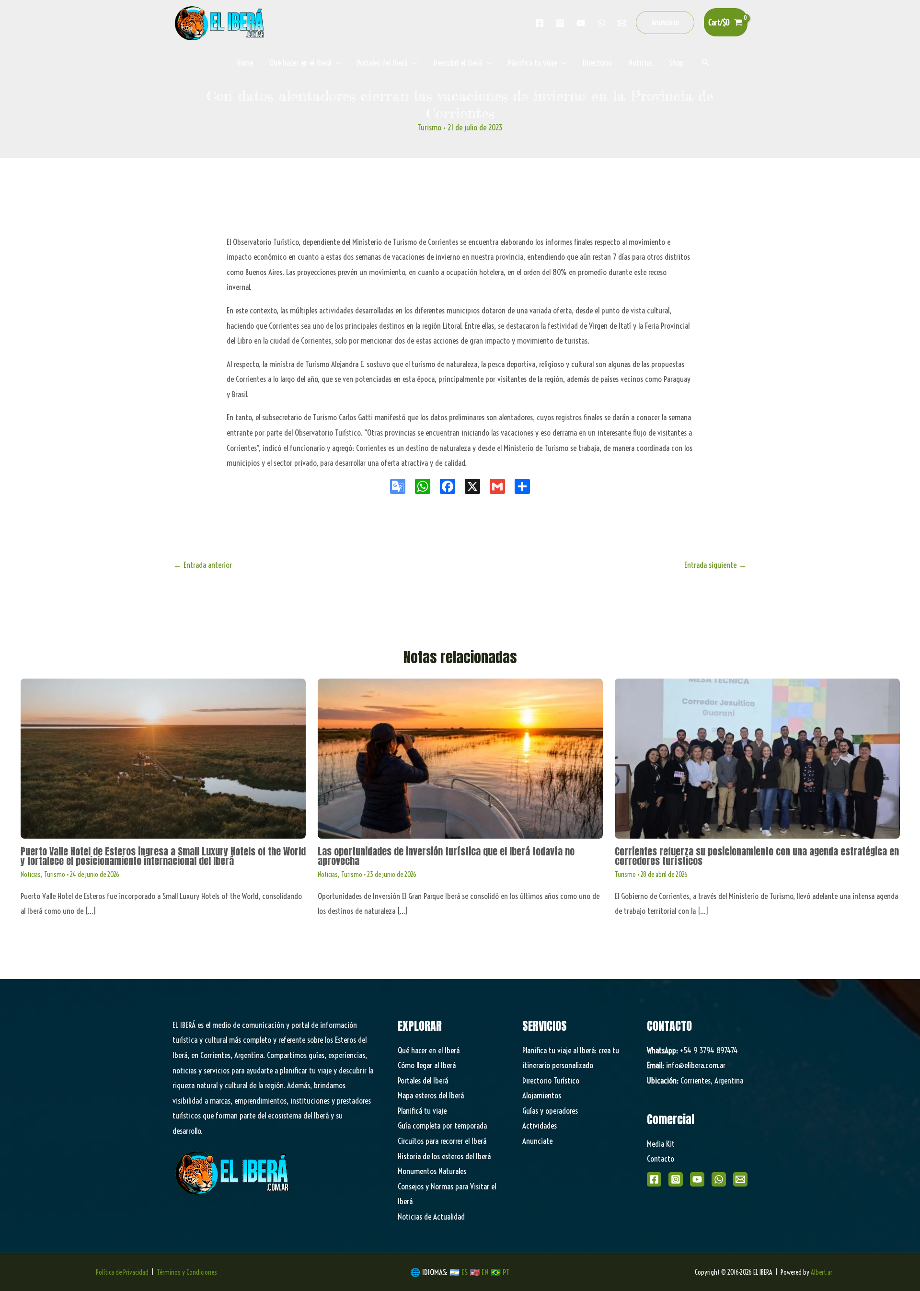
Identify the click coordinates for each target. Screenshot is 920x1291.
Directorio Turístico (550, 1080)
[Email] (740, 1179)
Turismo (429, 127)
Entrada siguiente (715, 565)
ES (465, 1272)
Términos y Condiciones (187, 1272)
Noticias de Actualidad (431, 1216)
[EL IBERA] (220, 21)
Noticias (640, 63)
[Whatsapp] (601, 23)
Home (244, 63)
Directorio (597, 63)
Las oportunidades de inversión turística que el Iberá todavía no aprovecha (446, 856)
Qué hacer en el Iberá (300, 63)
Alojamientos (541, 1095)
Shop (676, 63)
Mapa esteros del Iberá (431, 1095)
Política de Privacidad (122, 1272)
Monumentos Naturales (432, 1171)
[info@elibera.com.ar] (622, 23)
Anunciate (537, 1141)
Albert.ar (821, 1272)
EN (485, 1272)
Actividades (539, 1125)
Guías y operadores (550, 1111)
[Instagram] (560, 23)
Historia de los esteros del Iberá (444, 1156)
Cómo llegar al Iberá (427, 1065)
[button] (665, 22)
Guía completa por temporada (442, 1125)
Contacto (660, 1158)
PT (506, 1272)
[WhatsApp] (719, 1179)
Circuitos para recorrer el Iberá (442, 1141)
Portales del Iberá (382, 63)
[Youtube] (580, 23)
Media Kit (661, 1144)
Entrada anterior (202, 565)
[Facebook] (539, 23)
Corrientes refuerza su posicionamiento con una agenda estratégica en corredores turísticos (757, 856)
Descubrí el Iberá (458, 63)
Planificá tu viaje (422, 1111)
